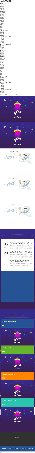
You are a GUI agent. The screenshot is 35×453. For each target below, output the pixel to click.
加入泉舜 (2, 35)
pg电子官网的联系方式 (5, 44)
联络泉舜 (2, 43)
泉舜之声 (2, 32)
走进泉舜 (2, 6)
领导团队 (2, 9)
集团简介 (2, 8)
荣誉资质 (2, 14)
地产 (1, 24)
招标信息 (2, 20)
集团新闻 (2, 17)
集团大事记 (2, 12)
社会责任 (2, 40)
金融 (1, 26)
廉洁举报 (2, 46)
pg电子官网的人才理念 (5, 36)
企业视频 (2, 21)
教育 (1, 29)
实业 (1, 27)
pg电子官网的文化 (4, 30)
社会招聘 (2, 38)
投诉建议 (2, 47)
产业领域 (2, 23)
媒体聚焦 (2, 18)
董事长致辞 (2, 11)
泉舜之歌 (2, 33)
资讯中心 (2, 15)
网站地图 (2, 452)
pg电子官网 (3, 3)
